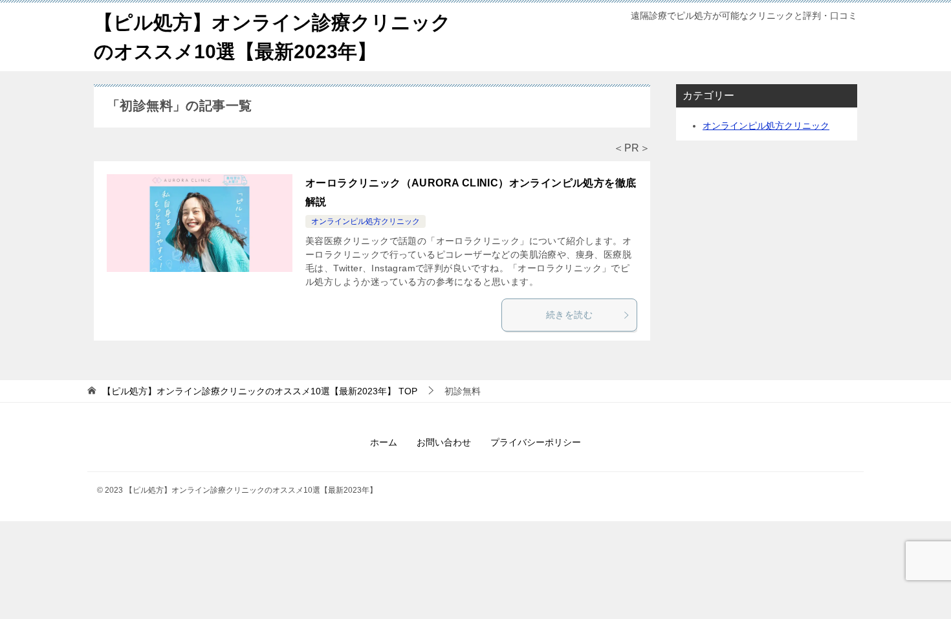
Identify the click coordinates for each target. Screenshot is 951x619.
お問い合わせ (444, 442)
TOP (259, 391)
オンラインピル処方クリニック (365, 221)
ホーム (383, 442)
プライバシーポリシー (535, 442)
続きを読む (569, 315)
